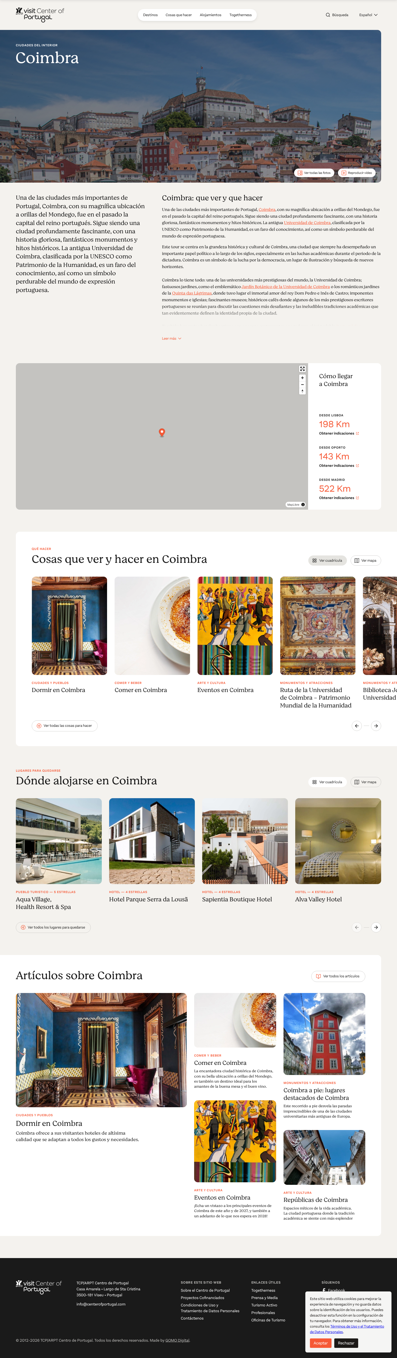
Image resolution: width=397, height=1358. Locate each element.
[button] (368, 15)
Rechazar (346, 1343)
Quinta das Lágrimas (192, 293)
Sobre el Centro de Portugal (205, 1290)
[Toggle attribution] (303, 504)
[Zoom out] (302, 384)
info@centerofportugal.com (101, 1304)
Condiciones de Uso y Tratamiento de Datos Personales (210, 1308)
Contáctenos (192, 1318)
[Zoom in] (302, 377)
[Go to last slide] (357, 726)
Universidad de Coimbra (307, 223)
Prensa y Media (264, 1297)
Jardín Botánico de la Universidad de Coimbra (285, 287)
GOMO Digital (177, 1340)
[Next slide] (376, 726)
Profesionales (263, 1312)
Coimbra (267, 210)
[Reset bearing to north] (302, 391)
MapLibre (293, 504)
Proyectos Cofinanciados (202, 1297)
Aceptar (321, 1343)
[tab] (327, 560)
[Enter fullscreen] (302, 368)
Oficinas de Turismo (268, 1320)
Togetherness (263, 1290)
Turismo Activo (264, 1305)
